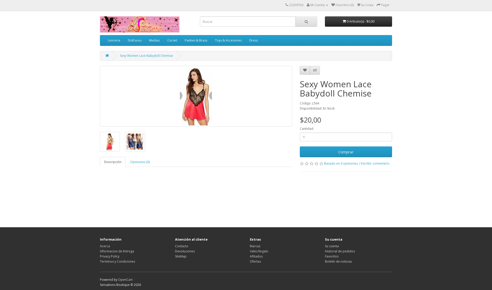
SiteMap (181, 256)
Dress (253, 40)
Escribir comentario (375, 163)
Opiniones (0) (140, 162)
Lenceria (114, 40)
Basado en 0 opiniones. (341, 163)
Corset (172, 40)
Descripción (112, 162)
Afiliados (256, 256)
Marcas (255, 246)
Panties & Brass (196, 40)
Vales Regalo (259, 251)
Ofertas (255, 261)
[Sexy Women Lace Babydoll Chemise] (196, 96)
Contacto (181, 246)
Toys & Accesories (228, 40)
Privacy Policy (109, 256)
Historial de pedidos (340, 251)
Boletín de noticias (338, 261)
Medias (154, 40)
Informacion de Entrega (117, 251)
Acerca (105, 246)
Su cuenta (332, 246)
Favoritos (332, 256)
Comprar (346, 151)
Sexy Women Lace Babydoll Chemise (146, 55)
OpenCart (125, 279)
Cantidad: (307, 128)
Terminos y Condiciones (117, 261)
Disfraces (134, 40)
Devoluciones (185, 251)
